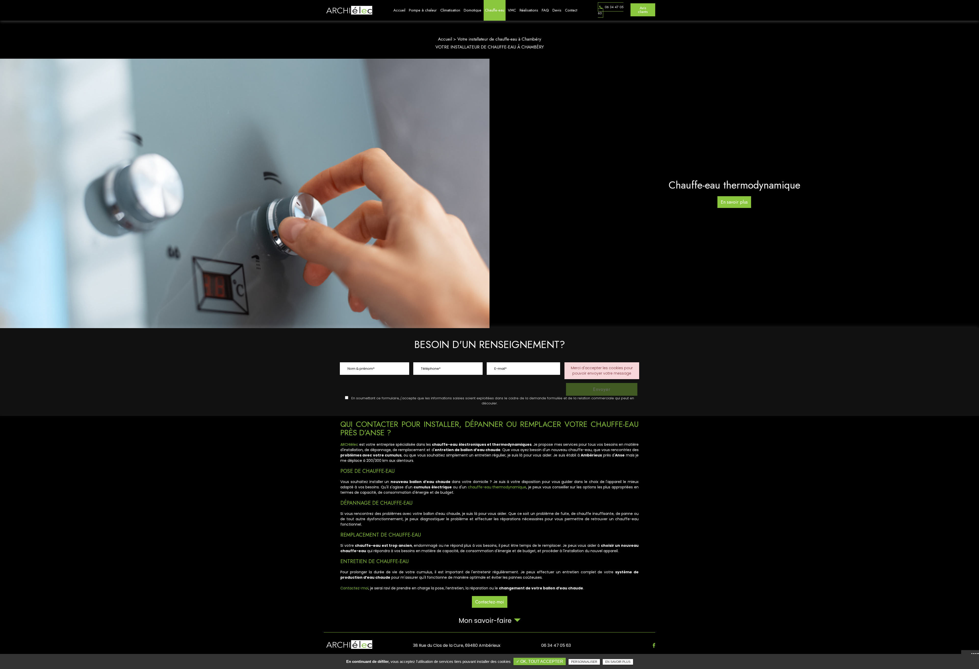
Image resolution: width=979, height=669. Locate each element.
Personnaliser (584, 662)
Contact (571, 10)
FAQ (545, 10)
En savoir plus (617, 662)
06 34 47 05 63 (610, 10)
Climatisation (450, 10)
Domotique (472, 10)
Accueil (399, 10)
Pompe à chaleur (423, 10)
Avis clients (643, 10)
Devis (556, 10)
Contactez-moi (354, 588)
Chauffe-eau (494, 10)
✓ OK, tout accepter (539, 661)
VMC (512, 10)
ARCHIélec (349, 444)
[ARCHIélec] (348, 10)
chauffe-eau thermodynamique (497, 487)
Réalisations (529, 10)
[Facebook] (653, 645)
